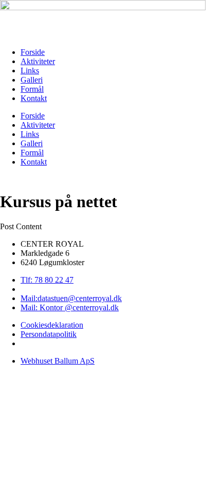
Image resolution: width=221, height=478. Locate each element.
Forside (33, 52)
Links (30, 70)
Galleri (32, 79)
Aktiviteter (38, 61)
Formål (32, 89)
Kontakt (34, 98)
